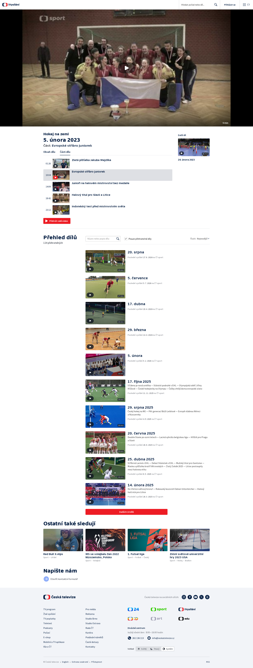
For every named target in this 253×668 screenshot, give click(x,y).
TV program (49, 609)
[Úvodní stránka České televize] (59, 597)
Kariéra (89, 632)
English (65, 662)
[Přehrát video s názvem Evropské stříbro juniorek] (126, 68)
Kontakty (90, 646)
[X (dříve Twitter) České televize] (201, 597)
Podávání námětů (94, 637)
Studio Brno (91, 618)
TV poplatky (49, 618)
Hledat (216, 5)
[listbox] (155, 648)
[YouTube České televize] (195, 597)
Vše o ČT (47, 646)
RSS (208, 662)
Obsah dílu (49, 152)
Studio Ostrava (93, 623)
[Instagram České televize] (184, 597)
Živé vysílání (49, 613)
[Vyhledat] (118, 239)
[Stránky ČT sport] (159, 610)
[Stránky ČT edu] (183, 619)
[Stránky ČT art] (156, 619)
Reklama (90, 613)
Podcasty (48, 627)
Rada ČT (90, 627)
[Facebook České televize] (189, 597)
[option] (142, 649)
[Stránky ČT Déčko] (133, 619)
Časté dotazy (92, 642)
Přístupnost (96, 662)
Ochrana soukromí (80, 662)
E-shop (47, 637)
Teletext (47, 623)
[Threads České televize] (207, 597)
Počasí (46, 632)
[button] (126, 68)
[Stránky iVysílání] (187, 610)
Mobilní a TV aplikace (53, 642)
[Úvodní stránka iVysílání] (13, 4)
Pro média (91, 609)
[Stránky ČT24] (133, 610)
